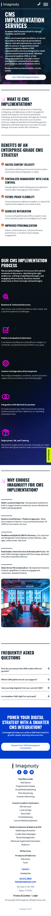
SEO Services (25, 806)
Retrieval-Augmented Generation (25, 841)
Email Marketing (25, 817)
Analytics (25, 844)
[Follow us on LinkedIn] (32, 772)
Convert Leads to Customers (25, 803)
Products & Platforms (25, 855)
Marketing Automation (25, 830)
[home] (10, 4)
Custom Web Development (25, 820)
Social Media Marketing (25, 789)
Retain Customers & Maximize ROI (25, 827)
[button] (25, 77)
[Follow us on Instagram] (25, 772)
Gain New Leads (25, 779)
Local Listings (25, 810)
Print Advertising (25, 793)
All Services (25, 851)
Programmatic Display (25, 786)
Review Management (25, 837)
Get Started (48, 455)
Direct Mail (25, 813)
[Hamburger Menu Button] (46, 4)
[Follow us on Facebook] (19, 772)
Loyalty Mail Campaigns (25, 834)
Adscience (25, 859)
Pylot (25, 862)
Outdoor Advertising (25, 796)
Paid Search (25, 782)
